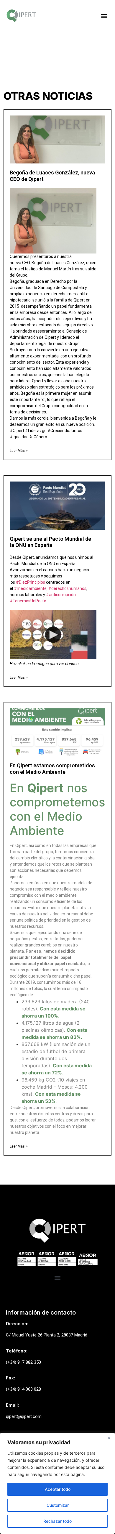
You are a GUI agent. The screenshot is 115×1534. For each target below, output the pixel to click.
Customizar (58, 1505)
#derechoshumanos (67, 588)
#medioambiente (30, 588)
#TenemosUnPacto (28, 600)
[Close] (108, 1437)
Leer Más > (19, 451)
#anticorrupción (61, 594)
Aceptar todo (57, 1489)
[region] (57, 1483)
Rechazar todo (57, 1521)
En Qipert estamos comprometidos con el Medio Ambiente (52, 768)
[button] (104, 16)
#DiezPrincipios (30, 582)
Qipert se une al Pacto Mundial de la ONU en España (50, 542)
